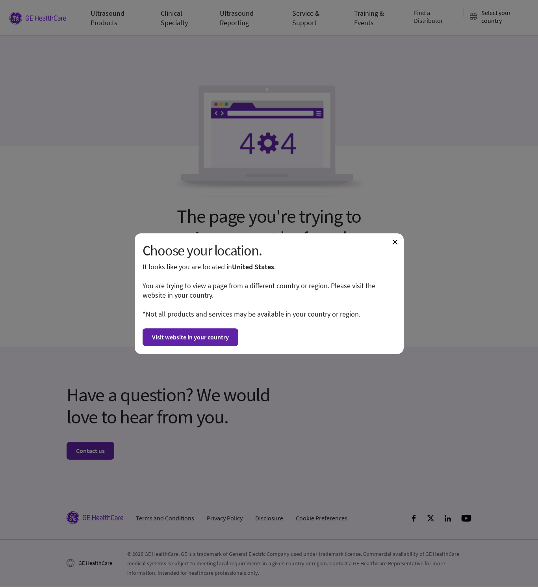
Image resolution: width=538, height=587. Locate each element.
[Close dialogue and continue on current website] (395, 242)
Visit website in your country (190, 337)
